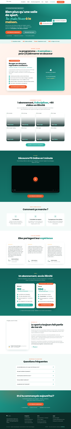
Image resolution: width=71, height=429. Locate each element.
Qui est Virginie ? (40, 419)
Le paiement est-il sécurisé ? (35, 384)
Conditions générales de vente (59, 419)
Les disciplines (27, 417)
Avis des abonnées (28, 421)
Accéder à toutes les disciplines (35, 144)
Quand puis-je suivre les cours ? (35, 375)
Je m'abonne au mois (25, 305)
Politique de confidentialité (58, 421)
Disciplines (23, 1)
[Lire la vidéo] (35, 179)
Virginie (46, 1)
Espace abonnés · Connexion (42, 417)
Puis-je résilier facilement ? (35, 380)
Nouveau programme (35, 1)
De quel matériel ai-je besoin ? (35, 371)
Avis (42, 1)
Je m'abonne (60, 1)
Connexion (53, 1)
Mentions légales (56, 417)
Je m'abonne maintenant (13, 32)
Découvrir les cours (29, 32)
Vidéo (28, 1)
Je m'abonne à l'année (46, 304)
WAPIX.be (63, 426)
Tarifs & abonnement (29, 422)
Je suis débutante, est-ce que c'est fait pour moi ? (35, 367)
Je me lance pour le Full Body (18, 86)
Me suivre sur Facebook (41, 421)
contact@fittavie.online (41, 422)
